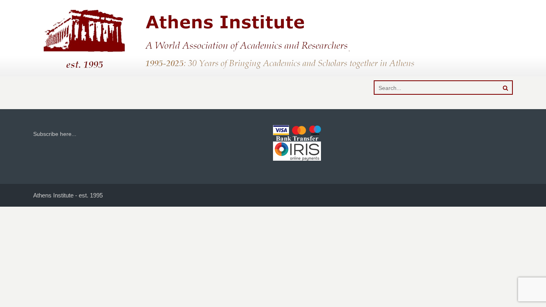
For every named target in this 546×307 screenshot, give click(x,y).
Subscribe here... (54, 134)
